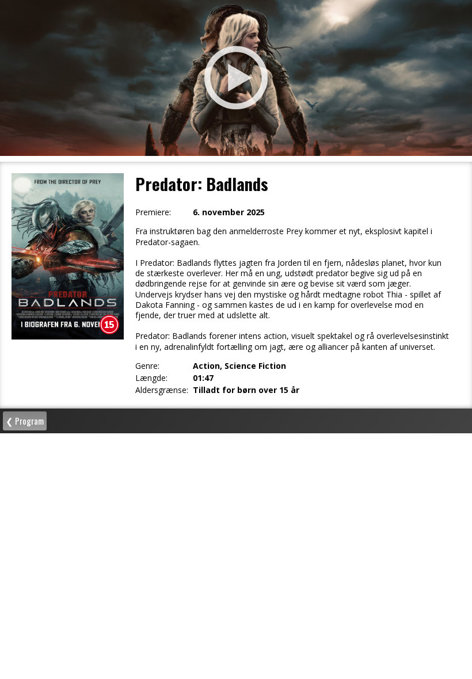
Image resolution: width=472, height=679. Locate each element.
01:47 (203, 378)
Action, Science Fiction (239, 366)
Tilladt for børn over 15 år (246, 390)
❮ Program (25, 420)
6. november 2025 (229, 212)
